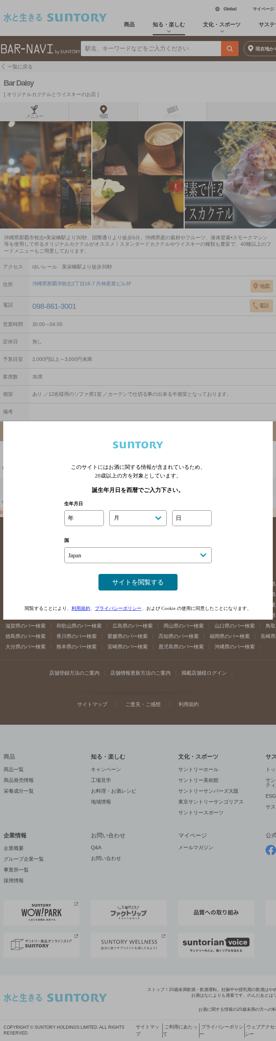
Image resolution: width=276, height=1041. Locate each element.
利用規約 (81, 608)
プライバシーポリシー (118, 608)
